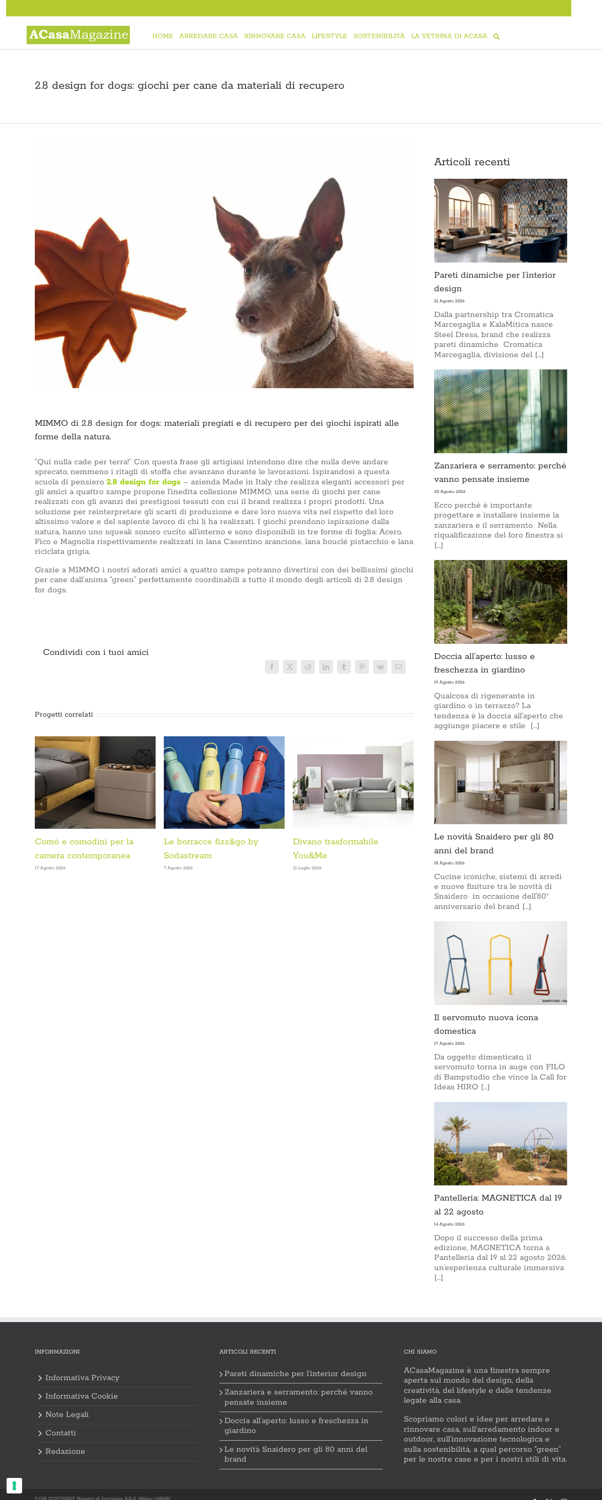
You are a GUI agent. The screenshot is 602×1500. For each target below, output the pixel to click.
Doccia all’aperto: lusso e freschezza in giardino (296, 1426)
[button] (41, 804)
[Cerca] (496, 37)
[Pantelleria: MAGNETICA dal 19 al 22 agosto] (500, 1144)
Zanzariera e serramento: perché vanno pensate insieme (298, 1397)
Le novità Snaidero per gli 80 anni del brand (295, 1454)
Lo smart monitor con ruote (220, 842)
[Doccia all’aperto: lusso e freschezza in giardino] (500, 602)
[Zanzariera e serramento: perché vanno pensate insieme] (500, 411)
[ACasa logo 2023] (78, 30)
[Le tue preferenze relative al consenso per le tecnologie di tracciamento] (14, 1485)
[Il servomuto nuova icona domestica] (500, 963)
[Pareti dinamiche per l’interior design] (500, 221)
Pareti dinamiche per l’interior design (295, 1374)
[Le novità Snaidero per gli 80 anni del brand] (500, 783)
